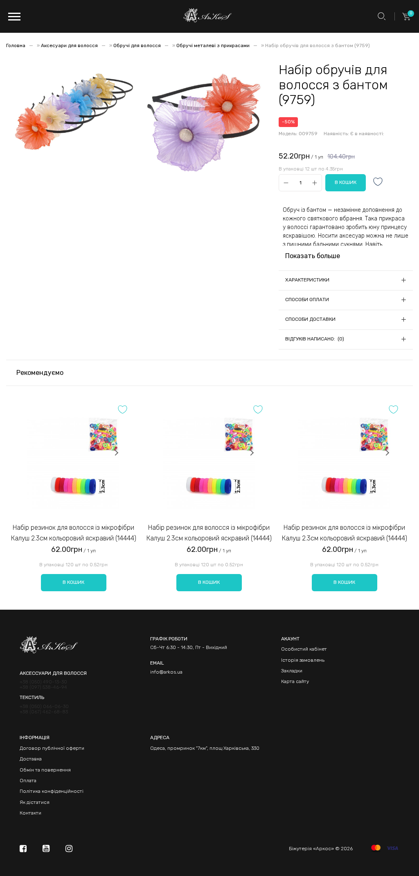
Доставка (31, 759)
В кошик (73, 582)
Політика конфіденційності (51, 791)
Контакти (30, 813)
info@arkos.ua (166, 672)
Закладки (291, 671)
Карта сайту (295, 681)
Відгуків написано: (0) (314, 339)
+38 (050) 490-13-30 (43, 682)
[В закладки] (378, 182)
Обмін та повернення (45, 770)
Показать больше (312, 256)
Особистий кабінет (304, 649)
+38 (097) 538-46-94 (43, 687)
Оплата (28, 780)
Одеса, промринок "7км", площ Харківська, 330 (204, 748)
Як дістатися (35, 802)
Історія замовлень (302, 660)
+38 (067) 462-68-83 (44, 712)
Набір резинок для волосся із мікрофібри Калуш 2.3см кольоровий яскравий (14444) (73, 533)
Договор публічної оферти (52, 748)
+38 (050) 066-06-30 (44, 706)
